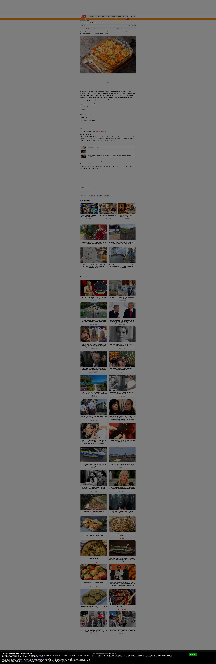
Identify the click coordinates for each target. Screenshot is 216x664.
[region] (108, 658)
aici (26, 660)
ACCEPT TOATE (193, 654)
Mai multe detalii (42, 656)
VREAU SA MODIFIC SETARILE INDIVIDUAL (193, 657)
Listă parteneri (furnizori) (96, 658)
